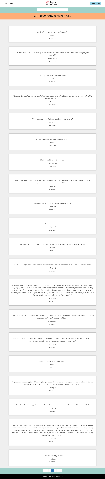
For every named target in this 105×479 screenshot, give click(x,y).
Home (5, 3)
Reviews (12, 3)
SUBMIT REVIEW (95, 3)
